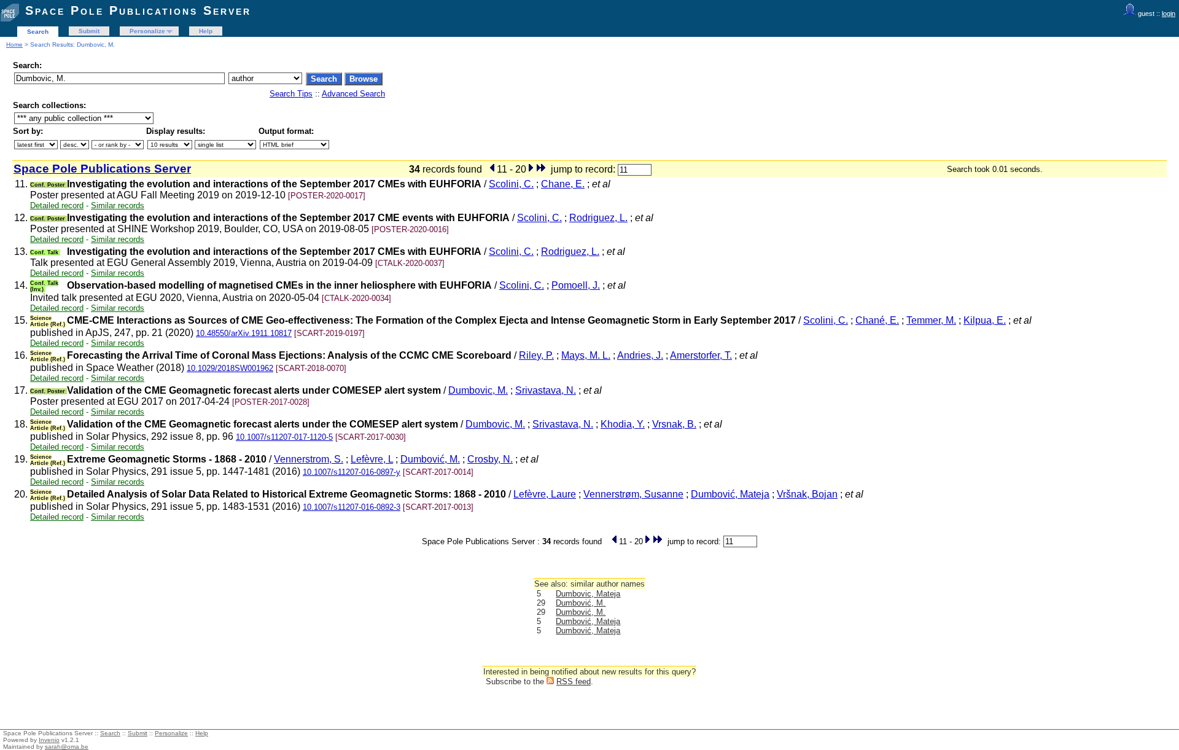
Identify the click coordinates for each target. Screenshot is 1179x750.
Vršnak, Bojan (807, 494)
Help (205, 31)
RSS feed (573, 681)
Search (38, 31)
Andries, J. (640, 355)
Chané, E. (877, 320)
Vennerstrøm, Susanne (633, 494)
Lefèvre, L (372, 459)
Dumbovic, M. (478, 390)
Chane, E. (563, 184)
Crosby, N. (490, 459)
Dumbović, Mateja (730, 494)
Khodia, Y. (623, 424)
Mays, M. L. (585, 355)
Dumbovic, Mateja (588, 593)
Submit (89, 31)
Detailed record (57, 205)
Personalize (147, 31)
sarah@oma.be (66, 746)
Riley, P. (536, 355)
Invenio (49, 739)
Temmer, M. (931, 320)
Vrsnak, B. (674, 424)
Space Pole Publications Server (138, 10)
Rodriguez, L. (598, 218)
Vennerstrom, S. (308, 459)
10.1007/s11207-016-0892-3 (351, 507)
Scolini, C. (511, 184)
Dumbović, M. (430, 459)
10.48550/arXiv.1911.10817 (244, 333)
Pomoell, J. (575, 285)
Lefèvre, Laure (544, 494)
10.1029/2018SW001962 (230, 368)
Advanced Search (353, 93)
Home (14, 44)
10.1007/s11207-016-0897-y (351, 472)
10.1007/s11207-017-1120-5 (284, 437)
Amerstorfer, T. (701, 355)
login (1168, 13)
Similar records (117, 205)
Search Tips (291, 93)
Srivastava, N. (545, 390)
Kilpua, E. (984, 320)
